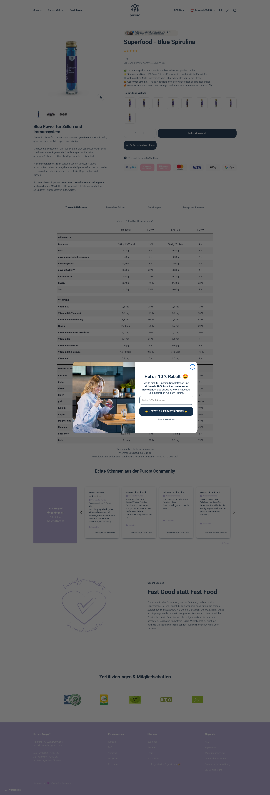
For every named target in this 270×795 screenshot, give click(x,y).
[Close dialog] (192, 366)
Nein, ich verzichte (166, 419)
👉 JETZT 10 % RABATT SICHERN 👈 (166, 411)
